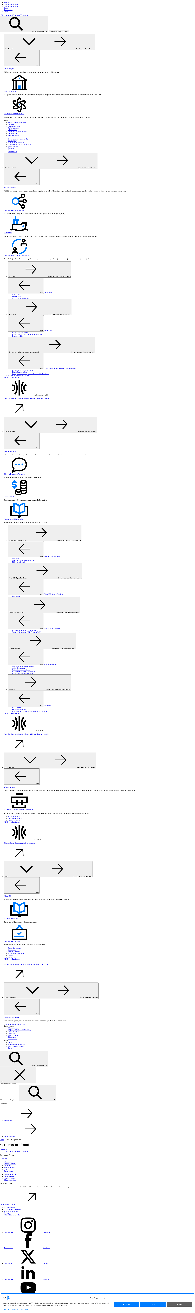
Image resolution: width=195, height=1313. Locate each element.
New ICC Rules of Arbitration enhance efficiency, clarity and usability (26, 398)
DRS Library (16, 708)
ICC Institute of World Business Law (24, 630)
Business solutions (51, 168)
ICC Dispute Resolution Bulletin (22, 673)
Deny (153, 1304)
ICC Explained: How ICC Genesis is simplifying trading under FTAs (26, 964)
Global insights (49, 49)
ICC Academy (13, 941)
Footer (6, 11)
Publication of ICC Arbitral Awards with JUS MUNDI (29, 711)
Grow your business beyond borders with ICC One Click (30, 374)
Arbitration (15, 558)
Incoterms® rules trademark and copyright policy (28, 334)
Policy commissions (10, 91)
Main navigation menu (11, 4)
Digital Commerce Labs (20, 372)
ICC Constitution (9, 1207)
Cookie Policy (7, 1309)
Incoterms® (8, 233)
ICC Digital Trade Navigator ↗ (18, 255)
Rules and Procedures (19, 709)
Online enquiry (9, 1171)
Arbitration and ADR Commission (23, 666)
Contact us (3, 1158)
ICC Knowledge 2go (11, 918)
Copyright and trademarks (12, 1209)
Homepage (3, 1150)
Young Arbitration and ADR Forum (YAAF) (26, 632)
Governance (16, 596)
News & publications (51, 997)
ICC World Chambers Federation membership (19, 810)
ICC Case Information (19, 562)
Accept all (126, 1304)
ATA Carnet (16, 294)
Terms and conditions (11, 1211)
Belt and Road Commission (21, 670)
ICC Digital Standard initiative (14, 114)
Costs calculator (9, 496)
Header (6, 2)
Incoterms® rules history (20, 332)
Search (6, 8)
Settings (179, 1304)
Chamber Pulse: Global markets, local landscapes (20, 843)
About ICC (48, 876)
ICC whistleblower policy (12, 1215)
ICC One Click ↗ (14, 210)
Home (2, 1140)
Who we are (8, 1162)
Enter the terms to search (8, 1084)
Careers (6, 1169)
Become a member (10, 1164)
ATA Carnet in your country (21, 298)
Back (37, 65)
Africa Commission (18, 668)
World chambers (50, 767)
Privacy (26, 1309)
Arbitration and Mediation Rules (14, 519)
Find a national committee (8, 1204)
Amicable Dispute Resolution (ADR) (24, 560)
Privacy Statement (17, 1309)
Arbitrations (8, 1120)
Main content (8, 10)
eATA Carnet (16, 296)
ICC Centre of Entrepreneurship (22, 370)
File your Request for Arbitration (14, 474)
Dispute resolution (50, 431)
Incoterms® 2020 (17, 336)
